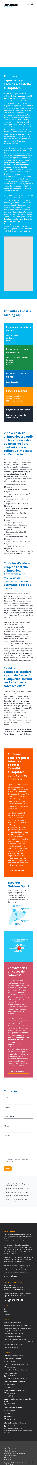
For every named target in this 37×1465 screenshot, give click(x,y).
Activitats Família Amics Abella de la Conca (18, 1189)
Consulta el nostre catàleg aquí (18, 313)
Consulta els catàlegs (18, 871)
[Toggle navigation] (28, 4)
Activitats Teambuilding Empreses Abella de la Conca (17, 1185)
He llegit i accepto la (17, 1160)
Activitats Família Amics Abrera (16, 1199)
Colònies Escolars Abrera (14, 1202)
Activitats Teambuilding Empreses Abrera (17, 1196)
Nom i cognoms (9, 1098)
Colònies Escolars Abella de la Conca (18, 1192)
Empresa (7, 1107)
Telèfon (7, 1126)
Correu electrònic (10, 1117)
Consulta (7, 1135)
